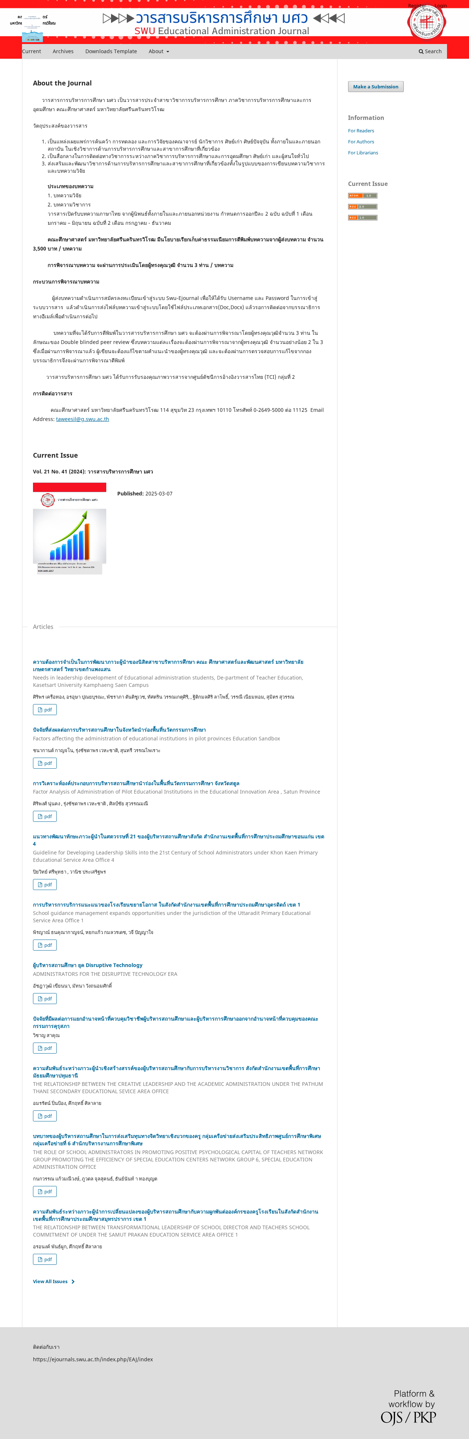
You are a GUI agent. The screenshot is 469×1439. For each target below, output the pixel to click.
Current (31, 51)
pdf (47, 709)
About (157, 51)
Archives (63, 51)
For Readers (361, 130)
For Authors (361, 141)
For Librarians (363, 152)
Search (433, 51)
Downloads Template (111, 51)
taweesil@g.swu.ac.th (82, 418)
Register (417, 5)
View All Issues (50, 1281)
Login (441, 5)
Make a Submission (376, 86)
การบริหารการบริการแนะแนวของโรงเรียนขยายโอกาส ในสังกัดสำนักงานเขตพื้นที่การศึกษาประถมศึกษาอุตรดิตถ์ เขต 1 (172, 912)
